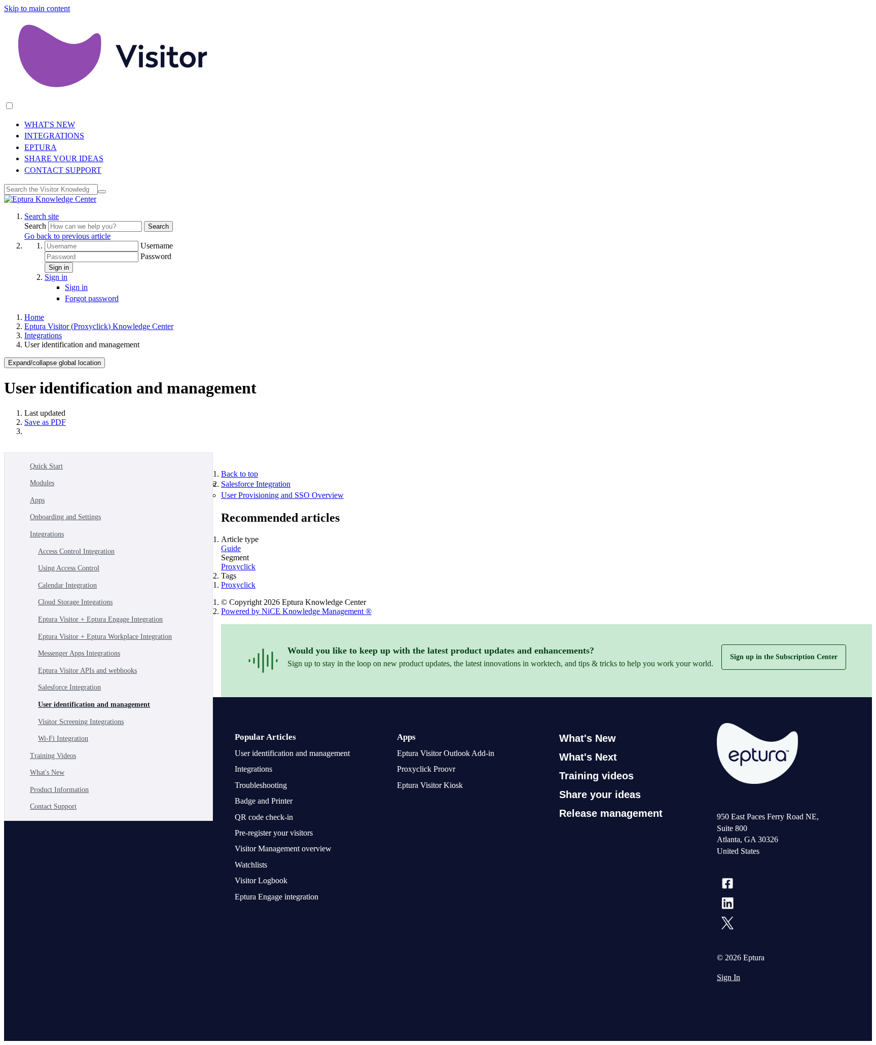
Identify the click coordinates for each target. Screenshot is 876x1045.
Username (156, 245)
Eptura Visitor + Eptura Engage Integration (100, 619)
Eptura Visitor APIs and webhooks (87, 670)
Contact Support (53, 806)
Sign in (59, 267)
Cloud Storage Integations (75, 602)
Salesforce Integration (69, 687)
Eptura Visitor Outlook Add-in (445, 753)
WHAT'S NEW (49, 124)
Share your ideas (600, 794)
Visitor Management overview (283, 848)
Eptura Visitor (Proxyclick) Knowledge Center (98, 326)
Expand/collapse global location (54, 363)
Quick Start (46, 466)
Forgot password (92, 298)
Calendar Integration (67, 585)
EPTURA (40, 147)
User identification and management (94, 704)
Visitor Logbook (261, 880)
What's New (47, 772)
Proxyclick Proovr (426, 769)
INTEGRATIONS (54, 135)
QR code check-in (264, 817)
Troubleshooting (261, 785)
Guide (231, 548)
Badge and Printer (264, 801)
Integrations (43, 335)
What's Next (588, 757)
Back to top (239, 474)
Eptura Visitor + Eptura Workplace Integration (105, 636)
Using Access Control (68, 568)
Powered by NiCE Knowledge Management (296, 611)
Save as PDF (45, 422)
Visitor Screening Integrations (81, 722)
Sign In (728, 977)
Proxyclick (238, 566)
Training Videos (53, 756)
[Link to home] (50, 199)
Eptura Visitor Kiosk (430, 785)
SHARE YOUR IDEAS (63, 158)
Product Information (59, 790)
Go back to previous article (67, 236)
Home (34, 317)
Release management (611, 813)
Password (155, 256)
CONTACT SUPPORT (62, 170)
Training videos (596, 775)
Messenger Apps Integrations (79, 653)
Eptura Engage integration (276, 896)
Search (36, 226)
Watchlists (251, 864)
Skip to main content (37, 8)
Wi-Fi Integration (63, 738)
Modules (42, 483)
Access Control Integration (76, 551)
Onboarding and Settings (65, 517)
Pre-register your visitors (274, 832)
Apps (37, 500)
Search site (41, 216)
